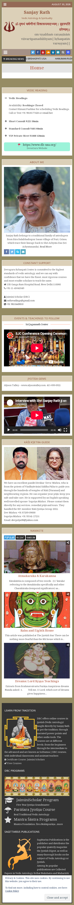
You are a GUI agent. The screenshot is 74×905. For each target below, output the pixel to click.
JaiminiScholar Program (37, 799)
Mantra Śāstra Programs (35, 819)
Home (37, 67)
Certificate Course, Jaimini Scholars (25, 759)
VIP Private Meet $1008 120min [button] (27, 135)
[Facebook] (38, 52)
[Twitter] (33, 52)
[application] (37, 415)
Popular (9, 537)
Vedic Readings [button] (18, 98)
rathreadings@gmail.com (21, 300)
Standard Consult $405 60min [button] (26, 128)
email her (47, 112)
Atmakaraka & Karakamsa (37, 576)
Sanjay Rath (37, 12)
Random (30, 537)
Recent (20, 537)
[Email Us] (58, 52)
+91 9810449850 (14, 304)
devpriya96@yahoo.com (24, 520)
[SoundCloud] (48, 52)
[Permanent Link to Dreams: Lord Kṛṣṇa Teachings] (37, 660)
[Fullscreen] (65, 430)
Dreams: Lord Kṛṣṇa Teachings (37, 681)
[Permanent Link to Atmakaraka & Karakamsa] (37, 556)
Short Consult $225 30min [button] (23, 121)
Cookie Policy (12, 890)
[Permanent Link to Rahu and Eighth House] (37, 610)
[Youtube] (43, 52)
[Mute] (59, 430)
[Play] (8, 430)
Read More (46, 246)
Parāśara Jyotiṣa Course (34, 809)
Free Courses (14, 763)
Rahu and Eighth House (37, 630)
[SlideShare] (53, 52)
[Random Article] (68, 52)
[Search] (63, 52)
